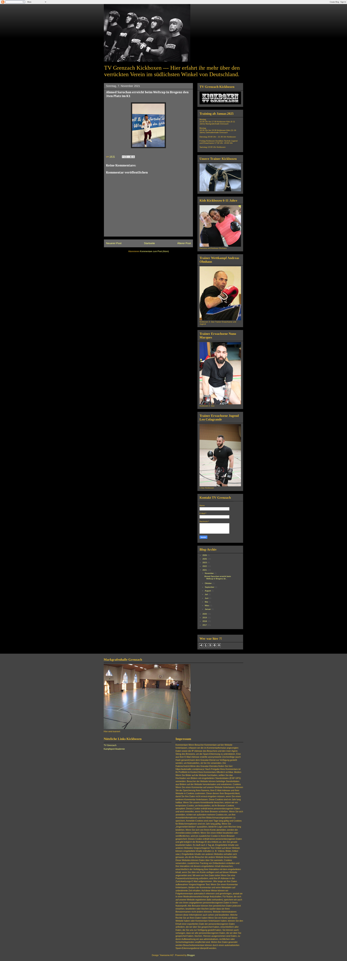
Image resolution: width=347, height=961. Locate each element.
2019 (205, 617)
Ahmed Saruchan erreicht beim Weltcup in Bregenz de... (217, 577)
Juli (206, 594)
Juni (207, 598)
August (208, 591)
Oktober (208, 583)
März (207, 605)
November (209, 573)
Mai (206, 602)
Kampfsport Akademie (114, 749)
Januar (208, 609)
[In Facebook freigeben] (131, 156)
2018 (205, 621)
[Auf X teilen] (128, 156)
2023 (205, 562)
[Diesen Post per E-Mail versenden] (123, 156)
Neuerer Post (113, 243)
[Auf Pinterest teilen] (133, 156)
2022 (205, 566)
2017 (205, 625)
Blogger (191, 955)
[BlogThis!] (125, 156)
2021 (205, 570)
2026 (205, 555)
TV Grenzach (110, 745)
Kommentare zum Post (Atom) (154, 251)
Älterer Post (184, 243)
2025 (205, 559)
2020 (205, 614)
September (210, 587)
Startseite (149, 243)
